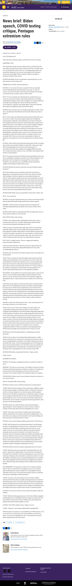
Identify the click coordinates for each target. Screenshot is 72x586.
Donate (66, 2)
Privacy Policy (43, 572)
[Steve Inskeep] (6, 548)
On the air (58, 19)
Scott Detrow (10, 42)
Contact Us (28, 568)
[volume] (8, 7)
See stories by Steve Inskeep (19, 549)
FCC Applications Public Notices (45, 569)
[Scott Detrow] (6, 536)
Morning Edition (20, 522)
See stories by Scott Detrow (19, 539)
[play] (4, 7)
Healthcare (5, 15)
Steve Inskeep (17, 42)
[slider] (10, 7)
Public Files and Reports (31, 571)
